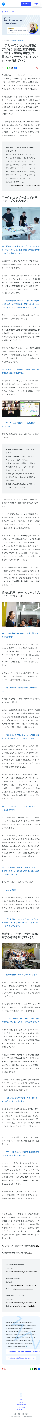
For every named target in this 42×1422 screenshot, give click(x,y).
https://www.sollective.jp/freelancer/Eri (21, 1285)
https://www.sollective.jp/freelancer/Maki (21, 1271)
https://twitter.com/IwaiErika (24, 1306)
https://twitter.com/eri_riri (23, 1289)
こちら (29, 1253)
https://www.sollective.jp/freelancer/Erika (21, 1302)
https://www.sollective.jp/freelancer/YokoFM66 (23, 185)
